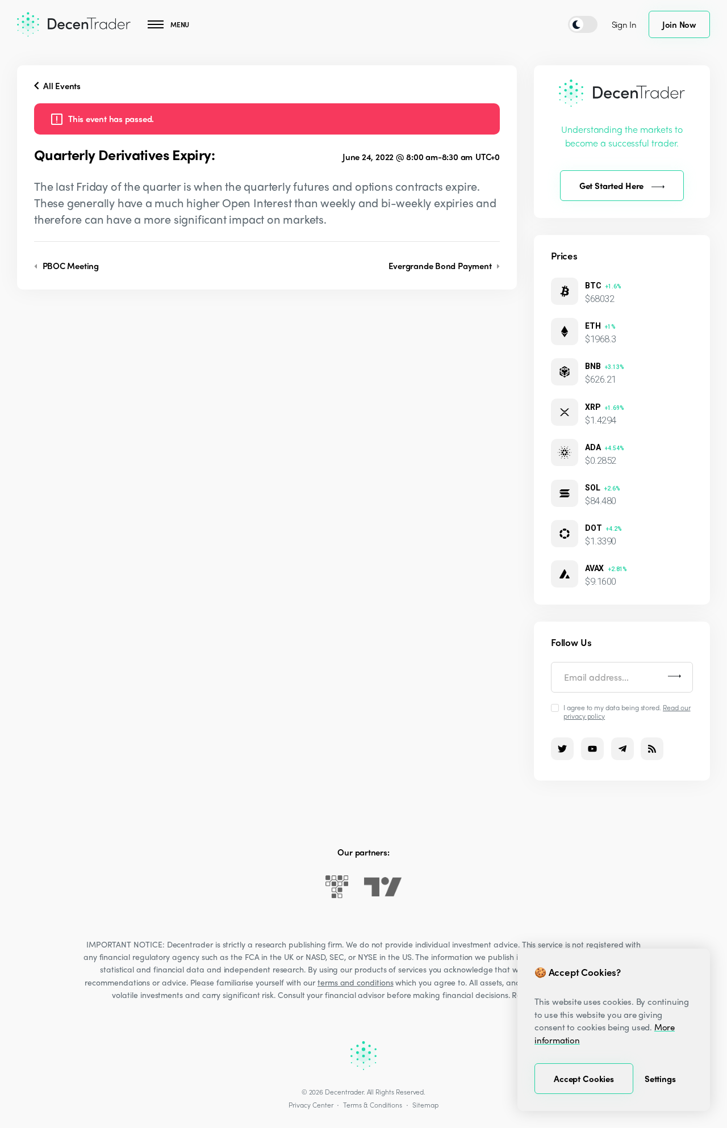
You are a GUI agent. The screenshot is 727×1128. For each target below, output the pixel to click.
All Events (61, 85)
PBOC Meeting (69, 265)
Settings (660, 1078)
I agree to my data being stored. (627, 711)
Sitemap (425, 1105)
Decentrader (344, 1092)
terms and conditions (355, 982)
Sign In (624, 24)
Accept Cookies (584, 1078)
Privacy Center (311, 1105)
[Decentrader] (74, 24)
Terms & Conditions (372, 1105)
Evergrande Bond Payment (441, 265)
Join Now (679, 24)
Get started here (611, 185)
